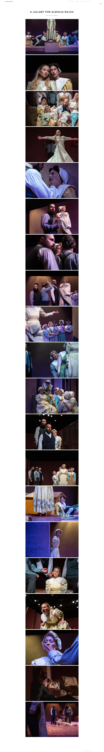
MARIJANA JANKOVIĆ (9, 1)
